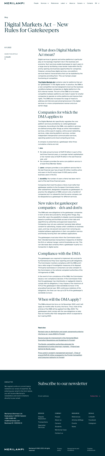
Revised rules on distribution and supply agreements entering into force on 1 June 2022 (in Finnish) (60, 332)
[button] (45, 3)
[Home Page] (14, 3)
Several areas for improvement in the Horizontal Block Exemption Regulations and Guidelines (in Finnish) (58, 339)
